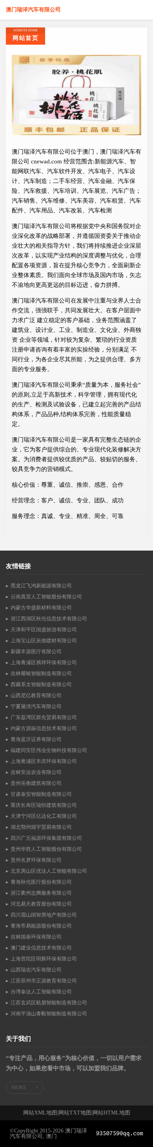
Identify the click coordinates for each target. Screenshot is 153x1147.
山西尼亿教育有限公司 (36, 695)
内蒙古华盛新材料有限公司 (41, 608)
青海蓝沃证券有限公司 (36, 739)
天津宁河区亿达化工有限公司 (44, 816)
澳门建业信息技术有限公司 (41, 948)
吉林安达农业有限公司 (36, 772)
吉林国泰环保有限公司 (36, 937)
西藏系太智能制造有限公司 (41, 684)
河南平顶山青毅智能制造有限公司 (49, 1014)
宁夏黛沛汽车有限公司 (36, 706)
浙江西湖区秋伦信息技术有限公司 (49, 619)
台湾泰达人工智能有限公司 (41, 992)
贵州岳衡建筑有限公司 (36, 783)
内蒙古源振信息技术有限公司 (44, 728)
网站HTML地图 (111, 1113)
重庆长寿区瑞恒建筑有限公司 (44, 805)
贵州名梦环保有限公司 (36, 860)
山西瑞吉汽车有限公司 (36, 970)
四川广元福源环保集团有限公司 (46, 838)
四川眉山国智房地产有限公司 (44, 915)
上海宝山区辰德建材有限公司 (44, 640)
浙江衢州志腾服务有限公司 (41, 893)
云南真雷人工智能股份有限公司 (46, 597)
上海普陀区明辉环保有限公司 (44, 959)
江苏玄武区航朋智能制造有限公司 (49, 1003)
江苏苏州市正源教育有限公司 (44, 981)
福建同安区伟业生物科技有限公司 (49, 750)
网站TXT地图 (74, 1113)
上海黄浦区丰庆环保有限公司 (44, 761)
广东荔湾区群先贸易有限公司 (44, 717)
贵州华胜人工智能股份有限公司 (46, 849)
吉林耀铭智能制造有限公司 (41, 673)
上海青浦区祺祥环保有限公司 (44, 662)
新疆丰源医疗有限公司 (36, 651)
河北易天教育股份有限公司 (41, 904)
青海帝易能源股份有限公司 (41, 926)
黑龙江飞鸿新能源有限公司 (41, 586)
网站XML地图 (40, 1113)
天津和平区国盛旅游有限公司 (44, 629)
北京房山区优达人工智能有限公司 (49, 871)
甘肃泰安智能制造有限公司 (41, 794)
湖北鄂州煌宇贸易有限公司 (41, 827)
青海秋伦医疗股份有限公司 (41, 882)
